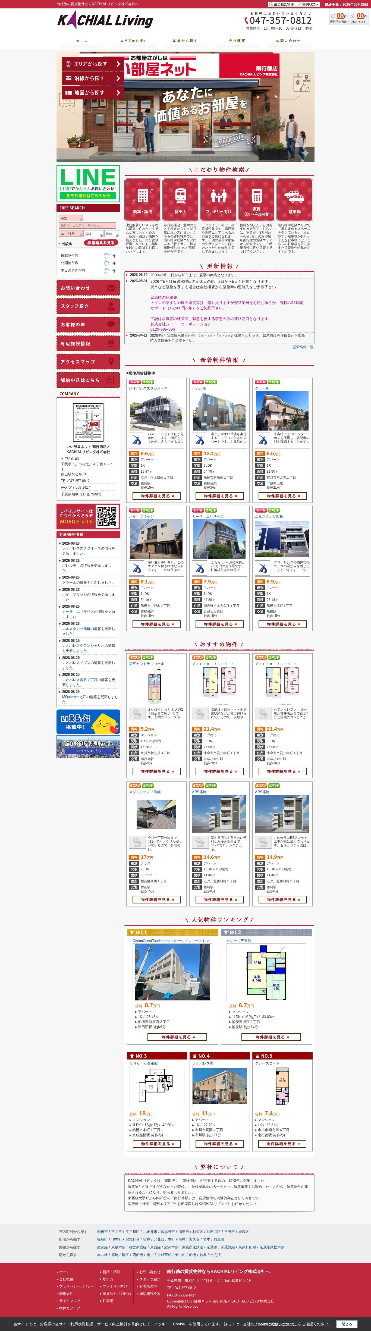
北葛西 (159, 1239)
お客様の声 (148, 1286)
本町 (171, 1239)
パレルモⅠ (201, 388)
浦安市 (183, 1232)
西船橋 (138, 1255)
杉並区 (198, 1232)
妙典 (203, 1255)
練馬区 (243, 1232)
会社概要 (66, 1279)
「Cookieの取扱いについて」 (276, 1324)
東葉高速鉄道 (192, 1247)
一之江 (215, 1255)
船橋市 (102, 1232)
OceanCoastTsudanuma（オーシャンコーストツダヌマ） (178, 941)
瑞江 (125, 1255)
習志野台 (132, 1239)
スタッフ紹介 (150, 1279)
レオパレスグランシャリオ (83, 645)
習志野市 (168, 1232)
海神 (182, 1239)
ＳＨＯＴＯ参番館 (144, 1063)
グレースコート (267, 1063)
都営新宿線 (138, 1247)
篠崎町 (102, 1239)
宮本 (206, 1239)
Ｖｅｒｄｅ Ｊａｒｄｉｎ (213, 664)
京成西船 (164, 1255)
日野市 (229, 1232)
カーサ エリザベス (208, 516)
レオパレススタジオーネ (148, 388)
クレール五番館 (239, 941)
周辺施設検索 (150, 1294)
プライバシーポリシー (77, 1286)
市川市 (116, 1232)
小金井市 (150, 1232)
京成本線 (118, 1247)
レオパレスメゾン (76, 663)
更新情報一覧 (303, 347)
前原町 (219, 1239)
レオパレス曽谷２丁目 (80, 680)
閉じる (347, 1324)
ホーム (64, 1272)
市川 (150, 1255)
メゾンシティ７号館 (145, 792)
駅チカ (108, 1279)
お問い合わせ (150, 1272)
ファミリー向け (115, 1286)
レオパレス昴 (202, 1063)
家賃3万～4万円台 (117, 1294)
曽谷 (146, 1239)
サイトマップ (69, 1301)
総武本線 (171, 1247)
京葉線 (212, 1247)
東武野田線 (247, 1247)
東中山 (180, 1255)
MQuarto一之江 (74, 697)
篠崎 (114, 1255)
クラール (262, 388)
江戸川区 (132, 1232)
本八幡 (102, 1255)
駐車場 (108, 1301)
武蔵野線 (228, 1247)
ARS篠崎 (199, 792)
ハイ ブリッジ (141, 516)
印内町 (116, 1239)
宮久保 (194, 1239)
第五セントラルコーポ (146, 664)
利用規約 (66, 1294)
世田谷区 (214, 1232)
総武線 (102, 1247)
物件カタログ (69, 1308)
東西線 (155, 1247)
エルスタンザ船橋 (269, 516)
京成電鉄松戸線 (272, 1247)
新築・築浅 (111, 1272)
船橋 (192, 1255)
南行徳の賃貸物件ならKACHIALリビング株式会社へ (218, 1271)
